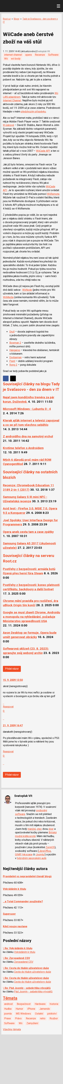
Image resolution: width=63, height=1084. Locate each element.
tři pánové (8, 125)
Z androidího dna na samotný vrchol (28, 436)
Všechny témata (12, 1029)
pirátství (52, 1013)
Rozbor (54, 1018)
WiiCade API (43, 150)
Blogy (16, 19)
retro (42, 1018)
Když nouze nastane (15, 926)
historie (54, 1003)
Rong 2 (13, 364)
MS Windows (23, 1013)
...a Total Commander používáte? (23, 901)
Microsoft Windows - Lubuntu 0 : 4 (27, 409)
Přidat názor (12, 668)
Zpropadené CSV (23, 961)
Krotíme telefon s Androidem (23, 448)
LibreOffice (44, 850)
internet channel (13, 54)
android (8, 1003)
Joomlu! (40, 854)
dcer (51, 828)
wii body (16, 58)
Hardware (40, 1003)
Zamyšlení (32, 1023)
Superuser (9, 913)
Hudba (7, 1008)
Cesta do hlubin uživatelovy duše (32, 971)
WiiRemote (53, 193)
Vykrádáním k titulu (14, 888)
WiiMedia (8, 297)
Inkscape (27, 854)
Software (53, 54)
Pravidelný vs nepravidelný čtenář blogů (27, 876)
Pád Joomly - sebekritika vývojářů (33, 991)
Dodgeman (15, 357)
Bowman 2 (15, 342)
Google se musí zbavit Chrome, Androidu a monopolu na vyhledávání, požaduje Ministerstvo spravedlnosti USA (31, 617)
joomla (8, 1013)
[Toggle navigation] (58, 6)
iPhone (31, 1008)
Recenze (40, 54)
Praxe (7, 1018)
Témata (10, 998)
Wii (6, 58)
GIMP (18, 854)
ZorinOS (50, 847)
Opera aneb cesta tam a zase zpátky (28, 532)
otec (39, 828)
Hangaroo (14, 350)
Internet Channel (12, 100)
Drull (12, 331)
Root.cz (7, 19)
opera (28, 54)
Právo (18, 1018)
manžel (32, 828)
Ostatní (39, 1013)
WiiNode (27, 289)
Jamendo (44, 1008)
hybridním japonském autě (31, 858)
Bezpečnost (24, 1003)
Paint (12, 361)
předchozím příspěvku (33, 111)
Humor (19, 1008)
